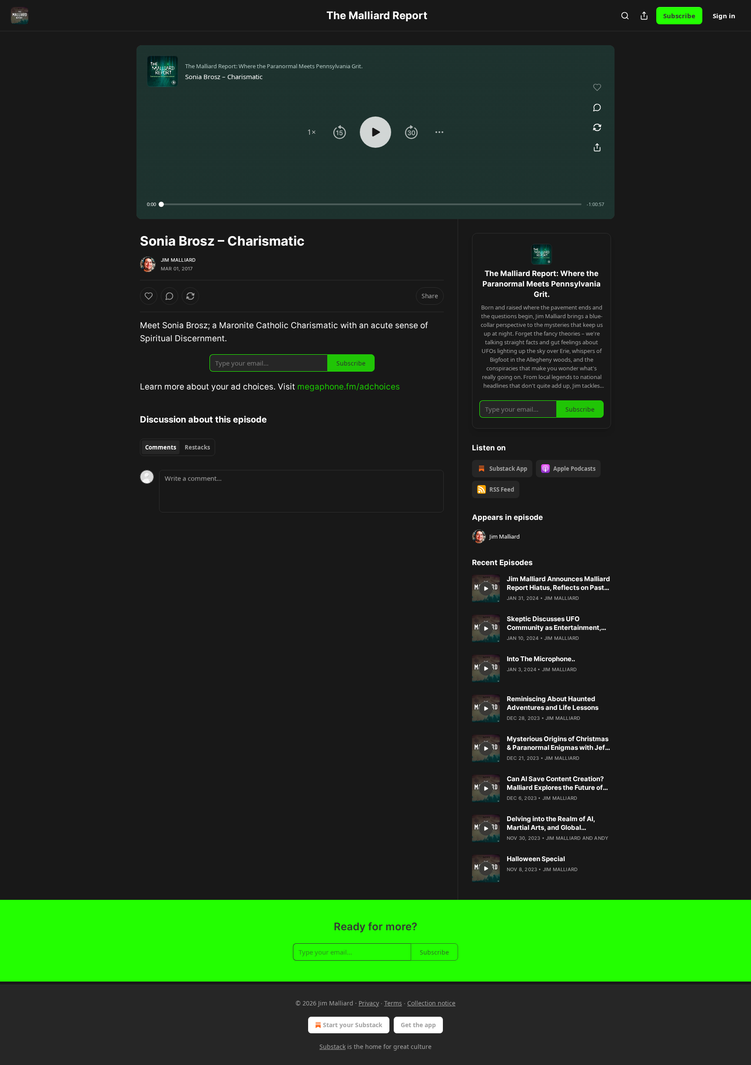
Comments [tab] (160, 447)
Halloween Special (536, 859)
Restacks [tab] (197, 447)
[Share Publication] (644, 15)
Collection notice (431, 1003)
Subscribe (679, 15)
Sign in (724, 15)
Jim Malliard (178, 260)
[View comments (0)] (597, 107)
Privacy (369, 1003)
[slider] (371, 204)
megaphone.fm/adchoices (348, 387)
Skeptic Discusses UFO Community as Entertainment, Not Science (554, 623)
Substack (332, 1046)
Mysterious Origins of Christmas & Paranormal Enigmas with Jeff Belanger (557, 743)
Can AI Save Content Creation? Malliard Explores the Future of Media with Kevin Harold (555, 783)
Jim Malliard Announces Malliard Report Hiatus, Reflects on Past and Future (558, 583)
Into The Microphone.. (541, 659)
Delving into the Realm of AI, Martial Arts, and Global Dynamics (551, 823)
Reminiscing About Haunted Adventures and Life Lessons (552, 703)
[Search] (625, 15)
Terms (393, 1003)
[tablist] (177, 447)
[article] (542, 588)
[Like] (148, 296)
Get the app (418, 1025)
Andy (601, 838)
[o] (486, 589)
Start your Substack (352, 1025)
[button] (312, 132)
